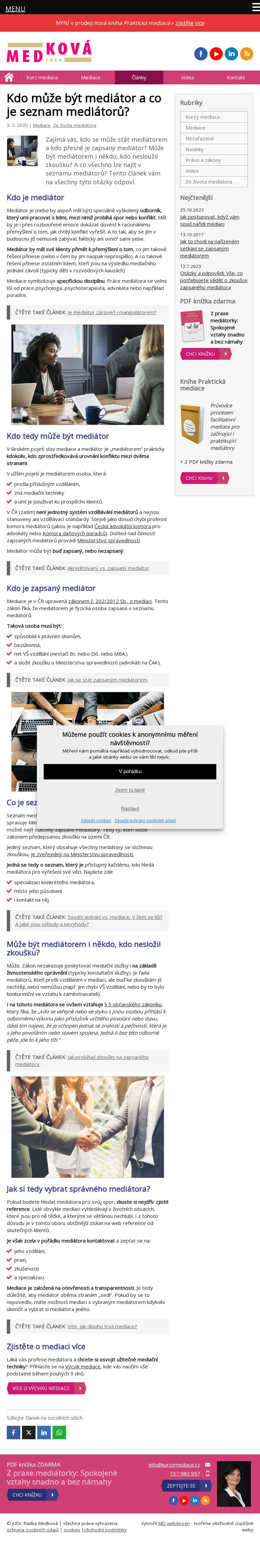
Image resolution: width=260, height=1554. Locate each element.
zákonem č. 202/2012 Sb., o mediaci (110, 601)
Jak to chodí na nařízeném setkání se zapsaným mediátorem (209, 248)
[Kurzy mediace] (49, 51)
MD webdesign (174, 1523)
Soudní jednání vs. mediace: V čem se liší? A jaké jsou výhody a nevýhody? (88, 920)
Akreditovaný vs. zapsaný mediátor (108, 568)
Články (139, 77)
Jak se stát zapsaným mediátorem (107, 679)
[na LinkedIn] (231, 53)
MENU (15, 8)
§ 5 (109, 1004)
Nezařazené (200, 138)
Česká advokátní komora (122, 526)
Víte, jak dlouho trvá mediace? (102, 1326)
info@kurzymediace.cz (174, 1464)
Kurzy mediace (203, 116)
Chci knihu (199, 478)
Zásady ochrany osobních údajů (145, 820)
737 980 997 (185, 1473)
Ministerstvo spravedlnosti (108, 540)
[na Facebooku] (201, 53)
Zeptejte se (181, 1485)
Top (244, 1538)
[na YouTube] (216, 53)
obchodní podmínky (105, 1530)
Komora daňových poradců (74, 533)
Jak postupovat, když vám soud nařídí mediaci (209, 220)
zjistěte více (189, 23)
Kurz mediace (42, 77)
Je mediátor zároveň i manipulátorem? (112, 312)
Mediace (91, 77)
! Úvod (9, 77)
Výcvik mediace (83, 1366)
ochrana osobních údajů (33, 1530)
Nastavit (130, 809)
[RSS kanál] (246, 53)
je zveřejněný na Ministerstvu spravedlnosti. (82, 854)
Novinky (195, 149)
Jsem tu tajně (130, 790)
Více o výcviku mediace (41, 1388)
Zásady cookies (96, 820)
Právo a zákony (203, 160)
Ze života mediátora (74, 125)
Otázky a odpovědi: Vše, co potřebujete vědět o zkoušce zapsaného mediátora (213, 280)
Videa (187, 77)
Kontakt (236, 77)
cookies (72, 1530)
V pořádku (130, 771)
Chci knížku (200, 354)
